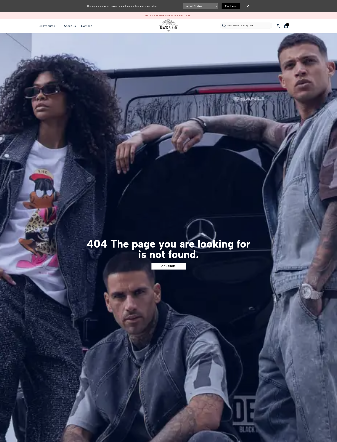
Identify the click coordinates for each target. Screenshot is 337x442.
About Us (70, 26)
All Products (47, 26)
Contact (86, 26)
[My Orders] (278, 26)
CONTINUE (168, 266)
